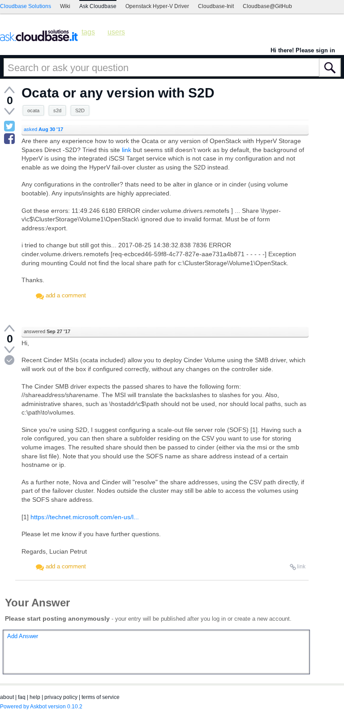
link (126, 149)
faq (22, 697)
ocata (33, 110)
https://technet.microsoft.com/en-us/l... (84, 517)
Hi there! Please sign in (303, 50)
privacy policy (60, 697)
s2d (57, 110)
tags (88, 32)
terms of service (101, 697)
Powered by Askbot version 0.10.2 (41, 706)
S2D (80, 110)
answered (47, 331)
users (116, 32)
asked (43, 129)
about (7, 697)
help (35, 697)
